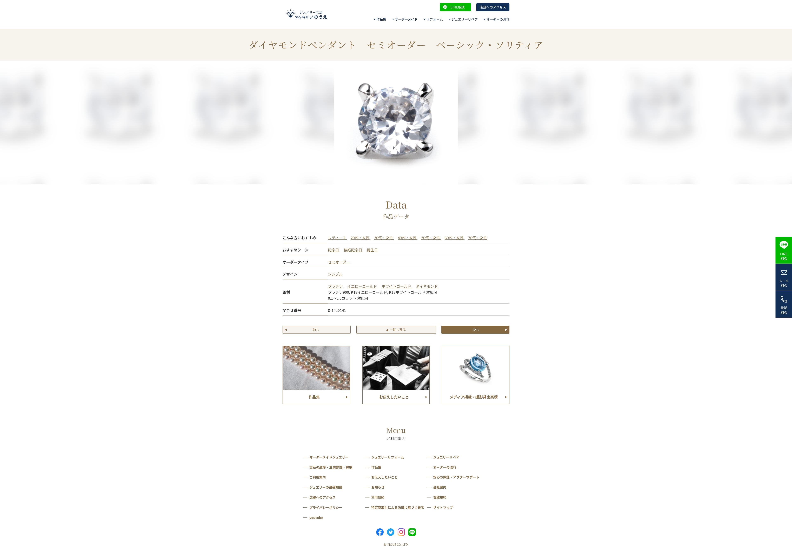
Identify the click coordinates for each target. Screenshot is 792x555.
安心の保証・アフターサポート (456, 477)
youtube (316, 517)
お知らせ (377, 487)
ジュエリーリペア (464, 19)
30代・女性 (384, 237)
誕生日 (372, 249)
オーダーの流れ (497, 19)
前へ (316, 329)
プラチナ (336, 286)
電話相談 (783, 310)
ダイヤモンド (427, 286)
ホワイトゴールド (397, 286)
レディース (337, 237)
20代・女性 (360, 237)
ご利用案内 (317, 477)
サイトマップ (443, 507)
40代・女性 (407, 237)
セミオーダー (339, 262)
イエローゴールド (362, 286)
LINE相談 (457, 7)
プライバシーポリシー (325, 507)
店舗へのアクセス (493, 7)
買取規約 (439, 497)
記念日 (334, 249)
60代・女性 (454, 237)
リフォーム (434, 19)
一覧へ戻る (396, 329)
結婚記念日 (353, 249)
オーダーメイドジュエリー (329, 457)
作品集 (381, 19)
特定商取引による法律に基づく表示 (397, 507)
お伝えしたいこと (384, 477)
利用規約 (377, 497)
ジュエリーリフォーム (387, 457)
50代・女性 (431, 237)
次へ (476, 329)
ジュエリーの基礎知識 (325, 487)
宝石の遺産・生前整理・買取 (330, 467)
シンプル (335, 274)
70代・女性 (477, 237)
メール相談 (784, 283)
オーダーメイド (406, 19)
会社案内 (439, 487)
